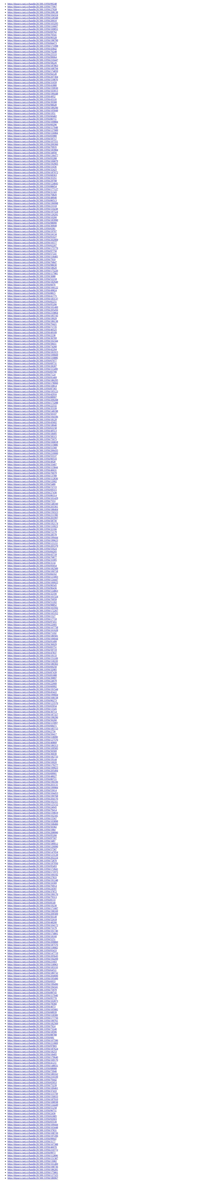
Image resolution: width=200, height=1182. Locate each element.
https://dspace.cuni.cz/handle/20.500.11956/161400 (33, 1164)
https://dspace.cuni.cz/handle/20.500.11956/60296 (32, 124)
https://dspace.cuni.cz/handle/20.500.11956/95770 (32, 998)
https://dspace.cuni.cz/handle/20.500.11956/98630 (32, 265)
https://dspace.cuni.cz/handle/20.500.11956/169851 (33, 29)
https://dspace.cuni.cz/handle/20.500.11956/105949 (33, 110)
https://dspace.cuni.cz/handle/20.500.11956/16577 (32, 242)
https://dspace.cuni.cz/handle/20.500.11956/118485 (33, 256)
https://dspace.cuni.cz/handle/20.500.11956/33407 (32, 464)
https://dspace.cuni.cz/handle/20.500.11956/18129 (32, 419)
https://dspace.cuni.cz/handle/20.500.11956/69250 (32, 666)
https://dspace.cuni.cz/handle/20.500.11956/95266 (32, 835)
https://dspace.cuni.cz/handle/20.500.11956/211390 (33, 515)
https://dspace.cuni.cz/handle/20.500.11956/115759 (33, 1093)
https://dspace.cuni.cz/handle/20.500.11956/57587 (32, 849)
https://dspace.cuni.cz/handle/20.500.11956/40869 (32, 742)
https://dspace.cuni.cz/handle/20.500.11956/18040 (32, 425)
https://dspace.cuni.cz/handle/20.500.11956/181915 (33, 352)
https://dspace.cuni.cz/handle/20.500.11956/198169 (33, 911)
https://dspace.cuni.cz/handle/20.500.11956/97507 (32, 838)
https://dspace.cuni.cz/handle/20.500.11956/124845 (33, 183)
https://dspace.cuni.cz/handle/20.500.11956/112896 (33, 1155)
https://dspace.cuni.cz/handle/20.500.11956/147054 (33, 852)
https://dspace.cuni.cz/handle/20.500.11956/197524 (33, 211)
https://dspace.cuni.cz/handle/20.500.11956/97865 (32, 1046)
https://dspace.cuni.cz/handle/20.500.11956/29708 (32, 180)
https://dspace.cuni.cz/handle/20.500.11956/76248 (32, 51)
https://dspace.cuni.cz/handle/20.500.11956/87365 (32, 388)
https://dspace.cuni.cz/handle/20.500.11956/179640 (33, 1057)
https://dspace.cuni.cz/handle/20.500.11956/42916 (32, 394)
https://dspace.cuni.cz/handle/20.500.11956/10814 (32, 386)
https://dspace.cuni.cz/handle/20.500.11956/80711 (32, 119)
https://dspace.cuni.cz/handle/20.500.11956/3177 (31, 1141)
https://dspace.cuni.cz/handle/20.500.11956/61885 (32, 1116)
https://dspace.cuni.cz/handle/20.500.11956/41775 (32, 296)
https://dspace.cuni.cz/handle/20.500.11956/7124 (31, 374)
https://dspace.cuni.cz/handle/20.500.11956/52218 (32, 279)
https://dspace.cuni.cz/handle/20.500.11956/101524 (33, 596)
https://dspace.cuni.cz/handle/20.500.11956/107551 (33, 141)
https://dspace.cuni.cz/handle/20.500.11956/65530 (32, 1122)
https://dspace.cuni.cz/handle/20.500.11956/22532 (32, 405)
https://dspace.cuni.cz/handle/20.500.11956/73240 (32, 1029)
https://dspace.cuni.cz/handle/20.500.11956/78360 (32, 1004)
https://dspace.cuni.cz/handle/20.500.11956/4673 (31, 1006)
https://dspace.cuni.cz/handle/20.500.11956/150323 (33, 512)
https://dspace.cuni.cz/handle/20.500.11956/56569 (32, 751)
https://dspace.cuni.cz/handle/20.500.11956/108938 (33, 1102)
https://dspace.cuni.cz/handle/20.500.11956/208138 (33, 12)
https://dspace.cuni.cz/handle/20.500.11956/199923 (33, 768)
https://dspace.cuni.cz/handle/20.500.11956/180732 (33, 973)
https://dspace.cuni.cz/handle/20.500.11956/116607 (33, 26)
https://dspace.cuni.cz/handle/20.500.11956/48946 (32, 197)
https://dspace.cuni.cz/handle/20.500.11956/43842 (32, 48)
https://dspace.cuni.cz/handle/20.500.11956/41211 (32, 1063)
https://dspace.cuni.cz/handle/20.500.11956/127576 (33, 739)
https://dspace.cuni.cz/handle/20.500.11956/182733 (33, 756)
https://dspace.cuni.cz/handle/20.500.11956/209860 (33, 942)
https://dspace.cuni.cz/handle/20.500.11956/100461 (33, 1088)
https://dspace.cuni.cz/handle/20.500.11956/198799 (33, 40)
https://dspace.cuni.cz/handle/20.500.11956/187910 (33, 1099)
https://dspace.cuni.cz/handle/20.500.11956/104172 (33, 925)
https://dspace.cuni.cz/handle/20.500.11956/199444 (33, 537)
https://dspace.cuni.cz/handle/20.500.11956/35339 (32, 408)
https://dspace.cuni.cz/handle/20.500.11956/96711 (32, 1110)
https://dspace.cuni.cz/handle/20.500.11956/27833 (32, 877)
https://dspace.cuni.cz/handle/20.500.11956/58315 (32, 436)
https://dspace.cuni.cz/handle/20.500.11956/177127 (33, 189)
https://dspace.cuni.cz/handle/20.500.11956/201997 (33, 518)
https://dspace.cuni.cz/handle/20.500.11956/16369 (32, 883)
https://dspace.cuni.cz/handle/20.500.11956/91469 (32, 377)
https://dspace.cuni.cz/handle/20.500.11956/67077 (32, 360)
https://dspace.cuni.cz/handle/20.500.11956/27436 (32, 492)
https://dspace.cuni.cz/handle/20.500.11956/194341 (33, 987)
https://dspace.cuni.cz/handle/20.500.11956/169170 (33, 1060)
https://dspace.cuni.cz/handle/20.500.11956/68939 (32, 1012)
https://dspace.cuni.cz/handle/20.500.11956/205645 (33, 956)
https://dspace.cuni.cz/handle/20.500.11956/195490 (33, 978)
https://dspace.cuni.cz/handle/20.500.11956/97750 (32, 251)
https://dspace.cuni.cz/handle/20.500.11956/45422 (32, 692)
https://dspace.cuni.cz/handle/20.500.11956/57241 (32, 254)
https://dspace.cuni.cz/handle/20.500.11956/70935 (32, 147)
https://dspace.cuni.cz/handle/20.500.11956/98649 (32, 105)
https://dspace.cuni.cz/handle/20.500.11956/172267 (33, 610)
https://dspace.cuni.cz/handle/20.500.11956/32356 (32, 593)
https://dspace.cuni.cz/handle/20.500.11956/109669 (33, 355)
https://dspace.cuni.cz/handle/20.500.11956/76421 (32, 324)
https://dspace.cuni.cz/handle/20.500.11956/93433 (32, 950)
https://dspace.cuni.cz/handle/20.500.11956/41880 (32, 85)
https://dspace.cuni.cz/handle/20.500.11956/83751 (32, 647)
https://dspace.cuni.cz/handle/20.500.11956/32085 (32, 669)
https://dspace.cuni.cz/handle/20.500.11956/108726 (33, 1133)
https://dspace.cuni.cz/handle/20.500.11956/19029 (32, 318)
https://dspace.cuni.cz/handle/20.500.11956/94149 (32, 74)
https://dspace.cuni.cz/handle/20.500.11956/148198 (33, 411)
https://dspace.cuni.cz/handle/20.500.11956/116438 (33, 209)
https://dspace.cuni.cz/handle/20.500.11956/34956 (32, 152)
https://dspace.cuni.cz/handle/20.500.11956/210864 (33, 312)
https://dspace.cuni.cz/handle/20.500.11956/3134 (31, 563)
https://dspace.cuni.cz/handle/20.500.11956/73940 (32, 1071)
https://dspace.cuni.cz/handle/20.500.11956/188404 (33, 509)
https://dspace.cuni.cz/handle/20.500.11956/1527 (31, 616)
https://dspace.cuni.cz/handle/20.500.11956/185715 (33, 728)
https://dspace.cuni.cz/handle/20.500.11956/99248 (32, 3)
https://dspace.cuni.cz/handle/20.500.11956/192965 (33, 164)
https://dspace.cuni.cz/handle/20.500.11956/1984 (31, 829)
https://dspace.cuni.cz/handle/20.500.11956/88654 (32, 186)
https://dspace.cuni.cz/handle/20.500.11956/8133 (31, 900)
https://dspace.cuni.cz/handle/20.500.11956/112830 (33, 478)
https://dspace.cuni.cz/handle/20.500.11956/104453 (33, 793)
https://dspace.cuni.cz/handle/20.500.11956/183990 (33, 220)
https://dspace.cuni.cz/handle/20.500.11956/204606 (33, 975)
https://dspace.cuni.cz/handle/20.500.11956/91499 (32, 641)
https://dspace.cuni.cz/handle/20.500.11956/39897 (32, 678)
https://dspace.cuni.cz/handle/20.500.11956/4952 (31, 96)
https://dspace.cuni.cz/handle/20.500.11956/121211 (33, 543)
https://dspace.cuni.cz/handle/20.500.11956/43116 (32, 99)
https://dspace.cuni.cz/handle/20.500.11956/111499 (33, 369)
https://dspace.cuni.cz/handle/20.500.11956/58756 (32, 520)
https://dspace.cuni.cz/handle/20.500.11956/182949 (33, 282)
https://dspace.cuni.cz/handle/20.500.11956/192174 (33, 523)
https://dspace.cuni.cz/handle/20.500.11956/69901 (32, 773)
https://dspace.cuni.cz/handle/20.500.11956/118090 (33, 737)
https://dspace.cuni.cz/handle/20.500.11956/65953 (32, 1082)
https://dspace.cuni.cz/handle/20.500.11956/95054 (32, 565)
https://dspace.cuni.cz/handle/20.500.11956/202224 (33, 857)
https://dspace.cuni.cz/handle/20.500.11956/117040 (33, 995)
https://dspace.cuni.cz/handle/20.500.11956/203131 (33, 784)
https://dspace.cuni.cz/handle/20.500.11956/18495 (32, 433)
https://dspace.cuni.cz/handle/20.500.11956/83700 (32, 371)
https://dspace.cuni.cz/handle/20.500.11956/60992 (32, 686)
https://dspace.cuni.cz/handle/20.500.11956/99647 (32, 1138)
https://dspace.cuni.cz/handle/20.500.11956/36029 (32, 644)
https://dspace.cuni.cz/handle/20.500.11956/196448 (33, 93)
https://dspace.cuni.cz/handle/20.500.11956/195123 (33, 391)
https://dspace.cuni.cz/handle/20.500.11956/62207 (32, 245)
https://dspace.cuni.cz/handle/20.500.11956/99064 (32, 57)
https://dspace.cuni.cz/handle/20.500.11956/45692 (32, 422)
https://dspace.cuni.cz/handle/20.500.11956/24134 (32, 234)
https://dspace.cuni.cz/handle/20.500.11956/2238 (31, 335)
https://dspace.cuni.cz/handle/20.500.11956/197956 (33, 863)
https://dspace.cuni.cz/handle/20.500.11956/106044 (33, 638)
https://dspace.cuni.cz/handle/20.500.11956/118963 (33, 964)
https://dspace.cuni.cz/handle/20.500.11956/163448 (33, 1127)
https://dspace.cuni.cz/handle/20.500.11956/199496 (33, 984)
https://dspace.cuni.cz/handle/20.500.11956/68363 (32, 175)
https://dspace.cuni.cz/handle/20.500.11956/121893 (33, 577)
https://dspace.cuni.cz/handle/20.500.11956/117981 (33, 273)
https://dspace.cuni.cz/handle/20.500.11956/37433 (32, 1091)
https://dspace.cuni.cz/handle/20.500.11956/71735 (32, 327)
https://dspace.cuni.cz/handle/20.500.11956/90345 (32, 585)
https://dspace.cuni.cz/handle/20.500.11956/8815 (31, 293)
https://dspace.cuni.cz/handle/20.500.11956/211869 (33, 1043)
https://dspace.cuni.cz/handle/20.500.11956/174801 (33, 933)
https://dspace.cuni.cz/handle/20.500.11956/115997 (33, 723)
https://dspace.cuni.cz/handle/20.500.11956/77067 (32, 6)
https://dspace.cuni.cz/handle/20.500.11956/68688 (32, 1068)
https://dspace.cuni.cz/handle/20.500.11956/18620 (32, 268)
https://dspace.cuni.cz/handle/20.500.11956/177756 (33, 1018)
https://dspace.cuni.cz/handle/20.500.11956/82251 (32, 301)
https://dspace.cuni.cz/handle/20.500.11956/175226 (33, 270)
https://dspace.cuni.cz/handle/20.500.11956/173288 (33, 402)
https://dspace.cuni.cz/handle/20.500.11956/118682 (33, 947)
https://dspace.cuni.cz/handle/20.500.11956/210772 (33, 1150)
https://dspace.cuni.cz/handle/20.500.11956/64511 (32, 970)
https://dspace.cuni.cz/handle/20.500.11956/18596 (32, 1032)
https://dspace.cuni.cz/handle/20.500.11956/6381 (31, 228)
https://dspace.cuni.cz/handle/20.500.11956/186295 (33, 380)
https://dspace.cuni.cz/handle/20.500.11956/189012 (33, 843)
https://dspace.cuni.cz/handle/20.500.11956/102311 (33, 801)
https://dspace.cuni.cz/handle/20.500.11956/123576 (33, 703)
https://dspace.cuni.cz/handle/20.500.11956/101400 (33, 307)
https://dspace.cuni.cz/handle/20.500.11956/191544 (33, 689)
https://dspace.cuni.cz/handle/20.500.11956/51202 (32, 602)
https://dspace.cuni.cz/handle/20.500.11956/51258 (32, 1107)
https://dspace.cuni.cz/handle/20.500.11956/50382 (32, 827)
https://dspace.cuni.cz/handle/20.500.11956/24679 (32, 680)
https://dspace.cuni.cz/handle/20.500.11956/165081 (33, 1009)
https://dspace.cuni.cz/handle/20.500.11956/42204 (32, 349)
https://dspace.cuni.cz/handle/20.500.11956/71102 (32, 633)
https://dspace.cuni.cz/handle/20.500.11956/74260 (32, 346)
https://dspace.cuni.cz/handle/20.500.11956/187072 (33, 172)
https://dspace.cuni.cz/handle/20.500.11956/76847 (32, 262)
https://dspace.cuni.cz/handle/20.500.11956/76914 (32, 886)
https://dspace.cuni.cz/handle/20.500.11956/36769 (32, 338)
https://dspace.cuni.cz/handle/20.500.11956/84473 (32, 43)
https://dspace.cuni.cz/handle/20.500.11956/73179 (32, 928)
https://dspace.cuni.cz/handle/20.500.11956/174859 (33, 71)
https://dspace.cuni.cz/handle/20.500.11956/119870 (33, 79)
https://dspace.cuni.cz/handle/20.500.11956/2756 (31, 731)
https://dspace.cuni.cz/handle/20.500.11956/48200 (32, 922)
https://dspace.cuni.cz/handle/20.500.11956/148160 (33, 504)
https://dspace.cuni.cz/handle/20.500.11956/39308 (32, 102)
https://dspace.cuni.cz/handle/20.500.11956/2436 (31, 1113)
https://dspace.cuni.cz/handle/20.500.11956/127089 (33, 130)
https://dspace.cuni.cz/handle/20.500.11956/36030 (32, 754)
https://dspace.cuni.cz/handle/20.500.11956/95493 (32, 866)
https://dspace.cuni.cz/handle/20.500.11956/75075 (32, 439)
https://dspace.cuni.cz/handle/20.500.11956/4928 (31, 461)
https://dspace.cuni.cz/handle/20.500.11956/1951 (31, 113)
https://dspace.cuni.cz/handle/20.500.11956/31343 (32, 192)
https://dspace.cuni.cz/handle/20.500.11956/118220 (33, 661)
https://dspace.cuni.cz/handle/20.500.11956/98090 (32, 223)
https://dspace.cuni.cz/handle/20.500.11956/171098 (33, 46)
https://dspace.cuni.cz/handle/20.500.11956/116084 (33, 133)
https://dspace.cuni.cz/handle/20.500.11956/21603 (32, 961)
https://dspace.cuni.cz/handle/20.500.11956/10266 (32, 217)
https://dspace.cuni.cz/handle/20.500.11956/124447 (33, 579)
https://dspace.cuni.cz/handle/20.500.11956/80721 (32, 779)
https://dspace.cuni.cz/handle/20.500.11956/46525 (32, 329)
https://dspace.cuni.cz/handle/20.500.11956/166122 (33, 287)
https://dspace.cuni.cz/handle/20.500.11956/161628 (33, 630)
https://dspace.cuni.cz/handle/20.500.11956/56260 (32, 720)
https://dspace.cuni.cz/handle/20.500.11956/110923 (33, 526)
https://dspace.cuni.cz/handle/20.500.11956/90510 (32, 459)
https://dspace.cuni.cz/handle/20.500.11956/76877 (32, 557)
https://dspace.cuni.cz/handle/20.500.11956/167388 (33, 1144)
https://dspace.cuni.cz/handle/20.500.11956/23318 (32, 206)
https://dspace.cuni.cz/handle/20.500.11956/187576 (33, 945)
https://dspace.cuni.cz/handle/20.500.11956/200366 (33, 144)
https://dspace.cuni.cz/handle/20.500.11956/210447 (33, 60)
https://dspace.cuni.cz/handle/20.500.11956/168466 (33, 824)
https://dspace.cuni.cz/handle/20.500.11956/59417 (32, 734)
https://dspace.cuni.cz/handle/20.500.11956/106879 (33, 161)
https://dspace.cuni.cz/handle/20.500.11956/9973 (31, 1152)
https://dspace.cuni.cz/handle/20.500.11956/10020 (32, 762)
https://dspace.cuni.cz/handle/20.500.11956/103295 (33, 23)
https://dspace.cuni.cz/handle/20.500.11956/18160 (32, 936)
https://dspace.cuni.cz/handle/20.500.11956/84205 (32, 551)
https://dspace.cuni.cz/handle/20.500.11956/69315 (32, 489)
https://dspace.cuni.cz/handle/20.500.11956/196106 (33, 782)
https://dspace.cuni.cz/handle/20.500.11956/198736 (33, 1166)
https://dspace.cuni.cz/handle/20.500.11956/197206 (33, 1136)
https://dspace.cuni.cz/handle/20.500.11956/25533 (32, 54)
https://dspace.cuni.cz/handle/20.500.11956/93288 (32, 158)
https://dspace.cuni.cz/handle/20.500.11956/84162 (32, 574)
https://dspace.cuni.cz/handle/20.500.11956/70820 (32, 195)
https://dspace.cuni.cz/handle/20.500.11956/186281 (33, 1169)
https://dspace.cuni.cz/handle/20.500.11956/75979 (32, 989)
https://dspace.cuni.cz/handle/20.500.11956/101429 (33, 498)
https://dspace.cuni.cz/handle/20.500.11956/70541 (32, 34)
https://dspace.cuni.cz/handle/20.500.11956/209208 (33, 400)
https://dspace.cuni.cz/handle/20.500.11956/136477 (33, 155)
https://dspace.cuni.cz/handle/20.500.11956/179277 (33, 765)
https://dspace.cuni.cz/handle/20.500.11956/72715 (32, 487)
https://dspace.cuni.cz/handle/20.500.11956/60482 (32, 116)
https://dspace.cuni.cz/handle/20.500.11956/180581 (33, 636)
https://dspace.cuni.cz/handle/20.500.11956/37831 (32, 1130)
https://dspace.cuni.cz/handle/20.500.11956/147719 (33, 953)
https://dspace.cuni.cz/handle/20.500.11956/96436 (32, 588)
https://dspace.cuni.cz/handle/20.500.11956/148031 (33, 1065)
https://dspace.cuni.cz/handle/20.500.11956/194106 (33, 416)
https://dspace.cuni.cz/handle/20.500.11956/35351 (32, 178)
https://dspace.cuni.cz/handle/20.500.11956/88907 (32, 397)
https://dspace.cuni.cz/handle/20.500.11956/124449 (33, 1105)
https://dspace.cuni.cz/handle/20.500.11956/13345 (32, 709)
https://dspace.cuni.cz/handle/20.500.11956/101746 (33, 930)
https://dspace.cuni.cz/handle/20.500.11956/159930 (33, 88)
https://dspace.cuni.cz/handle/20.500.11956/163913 (33, 91)
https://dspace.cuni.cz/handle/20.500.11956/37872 (32, 891)
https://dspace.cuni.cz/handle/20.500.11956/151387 (33, 1158)
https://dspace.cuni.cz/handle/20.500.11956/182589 (33, 568)
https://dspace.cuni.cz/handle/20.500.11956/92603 (32, 1119)
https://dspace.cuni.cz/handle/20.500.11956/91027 (32, 237)
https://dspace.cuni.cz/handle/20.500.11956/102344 (33, 341)
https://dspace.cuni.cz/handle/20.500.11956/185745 (33, 315)
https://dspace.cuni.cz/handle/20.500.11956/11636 (32, 166)
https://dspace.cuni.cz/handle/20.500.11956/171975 (33, 872)
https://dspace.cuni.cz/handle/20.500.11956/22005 (32, 624)
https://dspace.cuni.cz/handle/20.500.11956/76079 (32, 473)
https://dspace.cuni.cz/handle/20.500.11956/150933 (33, 1096)
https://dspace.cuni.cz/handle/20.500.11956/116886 (33, 357)
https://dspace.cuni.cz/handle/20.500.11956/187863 (33, 65)
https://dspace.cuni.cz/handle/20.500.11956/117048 (33, 127)
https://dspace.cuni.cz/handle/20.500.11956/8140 (31, 902)
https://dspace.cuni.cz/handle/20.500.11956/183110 (33, 967)
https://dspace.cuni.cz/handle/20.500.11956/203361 (33, 506)
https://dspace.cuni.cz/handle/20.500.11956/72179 (32, 532)
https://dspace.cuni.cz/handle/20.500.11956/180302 (33, 664)
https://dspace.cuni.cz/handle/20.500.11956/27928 (32, 9)
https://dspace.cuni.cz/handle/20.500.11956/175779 (33, 248)
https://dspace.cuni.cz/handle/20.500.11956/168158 (33, 697)
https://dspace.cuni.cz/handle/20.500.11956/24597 (32, 888)
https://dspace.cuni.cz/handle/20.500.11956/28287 (32, 366)
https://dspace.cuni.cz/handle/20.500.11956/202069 (33, 239)
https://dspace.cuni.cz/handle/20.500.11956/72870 (32, 860)
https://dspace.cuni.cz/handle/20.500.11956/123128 (33, 855)
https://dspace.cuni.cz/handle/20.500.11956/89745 (32, 992)
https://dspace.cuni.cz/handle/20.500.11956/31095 (32, 560)
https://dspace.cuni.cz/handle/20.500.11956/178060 (33, 383)
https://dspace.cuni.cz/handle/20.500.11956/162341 (33, 815)
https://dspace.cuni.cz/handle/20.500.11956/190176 (33, 894)
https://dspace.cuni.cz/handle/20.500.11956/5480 (31, 484)
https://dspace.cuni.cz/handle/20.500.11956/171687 (33, 908)
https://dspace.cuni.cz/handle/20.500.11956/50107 (32, 414)
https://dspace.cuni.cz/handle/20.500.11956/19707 (32, 231)
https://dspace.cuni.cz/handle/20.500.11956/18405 (32, 1054)
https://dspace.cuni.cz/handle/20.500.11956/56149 (32, 916)
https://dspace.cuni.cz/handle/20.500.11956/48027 (32, 776)
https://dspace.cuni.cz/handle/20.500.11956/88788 (32, 1034)
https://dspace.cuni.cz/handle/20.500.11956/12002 (32, 481)
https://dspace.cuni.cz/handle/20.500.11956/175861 (33, 1172)
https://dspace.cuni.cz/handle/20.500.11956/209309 (33, 914)
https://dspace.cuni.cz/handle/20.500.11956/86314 (32, 495)
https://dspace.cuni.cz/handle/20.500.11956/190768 (33, 796)
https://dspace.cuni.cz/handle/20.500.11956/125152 (33, 804)
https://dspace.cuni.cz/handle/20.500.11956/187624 (33, 1048)
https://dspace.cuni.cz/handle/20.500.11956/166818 (33, 442)
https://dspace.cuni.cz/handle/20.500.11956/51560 (32, 447)
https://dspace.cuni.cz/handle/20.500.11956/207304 (33, 77)
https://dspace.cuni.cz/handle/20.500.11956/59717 (32, 138)
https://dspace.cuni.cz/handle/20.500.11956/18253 (32, 1051)
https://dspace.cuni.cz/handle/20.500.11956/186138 (33, 321)
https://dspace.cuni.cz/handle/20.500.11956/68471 (32, 725)
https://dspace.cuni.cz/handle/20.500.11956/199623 (33, 540)
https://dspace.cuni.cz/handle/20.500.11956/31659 (32, 82)
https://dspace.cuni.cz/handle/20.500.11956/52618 (32, 919)
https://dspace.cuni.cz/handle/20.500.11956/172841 (33, 869)
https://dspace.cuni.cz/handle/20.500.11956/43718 (32, 554)
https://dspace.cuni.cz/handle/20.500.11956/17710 (32, 619)
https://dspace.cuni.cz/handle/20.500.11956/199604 (33, 695)
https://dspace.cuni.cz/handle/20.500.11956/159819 (33, 813)
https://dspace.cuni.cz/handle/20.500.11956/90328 (32, 37)
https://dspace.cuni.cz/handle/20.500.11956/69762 (32, 32)
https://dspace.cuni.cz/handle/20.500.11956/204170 (33, 798)
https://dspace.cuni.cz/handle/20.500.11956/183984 (33, 150)
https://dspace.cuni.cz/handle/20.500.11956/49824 (32, 290)
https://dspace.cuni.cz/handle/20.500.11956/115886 (33, 445)
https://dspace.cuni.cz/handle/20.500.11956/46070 (32, 1147)
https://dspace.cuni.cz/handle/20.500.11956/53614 (32, 790)
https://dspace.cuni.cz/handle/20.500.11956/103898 (33, 821)
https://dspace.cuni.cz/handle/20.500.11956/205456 (33, 310)
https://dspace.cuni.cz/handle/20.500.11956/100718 (33, 571)
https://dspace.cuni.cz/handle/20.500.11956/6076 (31, 284)
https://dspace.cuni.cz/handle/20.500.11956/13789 (32, 475)
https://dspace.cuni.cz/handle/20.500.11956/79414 (32, 810)
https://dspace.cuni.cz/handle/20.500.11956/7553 (31, 501)
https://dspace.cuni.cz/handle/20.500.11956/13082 (32, 1161)
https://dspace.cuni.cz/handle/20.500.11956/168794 (33, 68)
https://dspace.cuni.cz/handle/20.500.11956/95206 (32, 304)
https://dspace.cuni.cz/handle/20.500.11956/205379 (33, 546)
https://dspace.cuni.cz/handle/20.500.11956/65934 (32, 706)
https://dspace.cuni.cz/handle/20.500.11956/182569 (33, 1023)
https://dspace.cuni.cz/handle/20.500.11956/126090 (33, 846)
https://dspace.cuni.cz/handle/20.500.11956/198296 (33, 717)
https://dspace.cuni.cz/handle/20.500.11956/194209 (33, 959)
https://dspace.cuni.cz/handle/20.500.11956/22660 (32, 683)
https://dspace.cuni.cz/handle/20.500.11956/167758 (33, 627)
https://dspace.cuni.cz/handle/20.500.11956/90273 (32, 700)
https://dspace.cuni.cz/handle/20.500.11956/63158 (32, 428)
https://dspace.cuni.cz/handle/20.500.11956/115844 (33, 467)
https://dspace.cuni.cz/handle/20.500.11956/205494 (33, 770)
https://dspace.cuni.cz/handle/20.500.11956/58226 (32, 62)
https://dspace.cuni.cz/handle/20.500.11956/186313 (33, 745)
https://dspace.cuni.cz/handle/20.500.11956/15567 (32, 818)
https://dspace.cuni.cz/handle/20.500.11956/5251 (31, 939)
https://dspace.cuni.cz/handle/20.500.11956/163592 (33, 607)
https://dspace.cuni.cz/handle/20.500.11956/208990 (33, 832)
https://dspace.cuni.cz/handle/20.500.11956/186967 (33, 1178)
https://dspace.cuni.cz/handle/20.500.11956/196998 (33, 203)
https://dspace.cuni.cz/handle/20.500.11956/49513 (32, 430)
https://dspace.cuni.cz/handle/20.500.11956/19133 (32, 655)
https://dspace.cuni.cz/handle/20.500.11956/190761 (33, 1020)
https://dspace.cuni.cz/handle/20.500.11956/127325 (33, 1175)
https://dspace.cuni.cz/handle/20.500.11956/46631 (32, 470)
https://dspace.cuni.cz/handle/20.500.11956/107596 (33, 1040)
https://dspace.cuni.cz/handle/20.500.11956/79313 (32, 897)
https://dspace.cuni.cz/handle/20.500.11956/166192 (33, 874)
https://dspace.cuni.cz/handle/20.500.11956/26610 (32, 20)
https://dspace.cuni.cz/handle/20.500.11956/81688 (32, 675)
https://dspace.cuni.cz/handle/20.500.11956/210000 (33, 453)
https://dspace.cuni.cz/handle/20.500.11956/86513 (32, 200)
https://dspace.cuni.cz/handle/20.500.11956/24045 (32, 807)
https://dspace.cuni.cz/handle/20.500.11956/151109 (33, 658)
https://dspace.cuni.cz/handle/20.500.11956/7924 (31, 1026)
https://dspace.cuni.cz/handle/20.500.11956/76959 (32, 599)
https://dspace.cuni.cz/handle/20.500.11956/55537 (32, 456)
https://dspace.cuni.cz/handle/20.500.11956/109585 (33, 748)
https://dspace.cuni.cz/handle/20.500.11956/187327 (33, 714)
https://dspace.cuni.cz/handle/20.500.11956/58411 (32, 343)
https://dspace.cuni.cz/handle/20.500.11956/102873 (33, 1001)
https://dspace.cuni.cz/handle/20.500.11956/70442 (32, 1079)
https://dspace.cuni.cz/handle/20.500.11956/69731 (32, 363)
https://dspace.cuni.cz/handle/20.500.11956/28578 (32, 534)
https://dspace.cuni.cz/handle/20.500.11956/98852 (32, 605)
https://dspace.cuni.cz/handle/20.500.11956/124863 (33, 591)
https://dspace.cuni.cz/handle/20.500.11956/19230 (32, 905)
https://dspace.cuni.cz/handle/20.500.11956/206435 (33, 450)
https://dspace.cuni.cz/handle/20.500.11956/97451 (32, 621)
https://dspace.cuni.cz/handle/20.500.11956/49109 (32, 332)
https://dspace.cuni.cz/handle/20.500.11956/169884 (33, 121)
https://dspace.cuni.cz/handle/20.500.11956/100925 (33, 582)
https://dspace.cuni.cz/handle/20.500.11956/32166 (32, 529)
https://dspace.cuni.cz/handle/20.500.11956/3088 (31, 276)
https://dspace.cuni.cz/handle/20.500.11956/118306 (33, 1015)
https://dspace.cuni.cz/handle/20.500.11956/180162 (33, 1074)
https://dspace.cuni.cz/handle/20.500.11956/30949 (32, 225)
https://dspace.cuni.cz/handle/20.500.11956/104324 (33, 15)
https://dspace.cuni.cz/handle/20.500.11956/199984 (33, 787)
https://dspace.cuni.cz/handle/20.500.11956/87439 (32, 672)
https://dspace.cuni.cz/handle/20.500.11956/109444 (33, 1124)
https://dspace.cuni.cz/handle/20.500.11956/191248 (33, 880)
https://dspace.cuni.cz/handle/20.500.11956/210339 (33, 1077)
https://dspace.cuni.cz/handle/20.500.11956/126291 (33, 214)
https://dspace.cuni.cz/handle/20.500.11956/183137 (33, 298)
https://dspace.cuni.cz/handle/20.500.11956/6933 (31, 981)
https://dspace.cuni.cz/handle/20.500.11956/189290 (33, 107)
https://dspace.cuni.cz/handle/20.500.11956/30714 (32, 711)
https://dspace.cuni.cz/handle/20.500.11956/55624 (32, 548)
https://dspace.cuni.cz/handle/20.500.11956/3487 (31, 841)
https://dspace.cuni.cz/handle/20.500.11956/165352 (33, 613)
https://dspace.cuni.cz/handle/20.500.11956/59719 (32, 650)
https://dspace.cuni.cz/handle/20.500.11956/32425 (32, 169)
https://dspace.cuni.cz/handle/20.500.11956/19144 (32, 759)
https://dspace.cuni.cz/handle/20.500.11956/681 (31, 1037)
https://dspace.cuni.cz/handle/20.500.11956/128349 (33, 18)
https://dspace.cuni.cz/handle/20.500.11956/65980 (32, 136)
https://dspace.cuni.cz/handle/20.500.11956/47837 (32, 652)
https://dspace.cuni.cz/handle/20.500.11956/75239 (32, 1085)
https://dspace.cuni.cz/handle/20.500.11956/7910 (31, 259)
